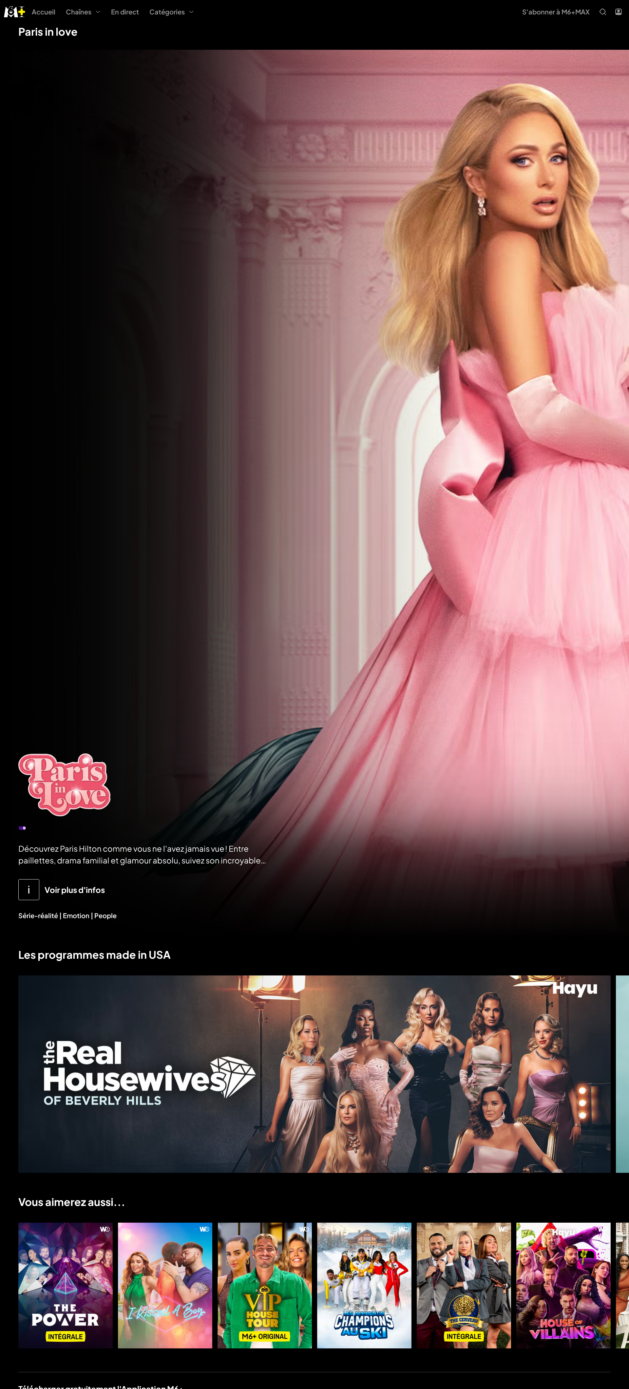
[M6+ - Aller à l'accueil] (14, 11)
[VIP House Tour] (265, 1285)
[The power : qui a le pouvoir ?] (65, 1285)
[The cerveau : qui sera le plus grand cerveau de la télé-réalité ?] (464, 1285)
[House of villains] (563, 1285)
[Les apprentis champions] (364, 1285)
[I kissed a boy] (165, 1285)
